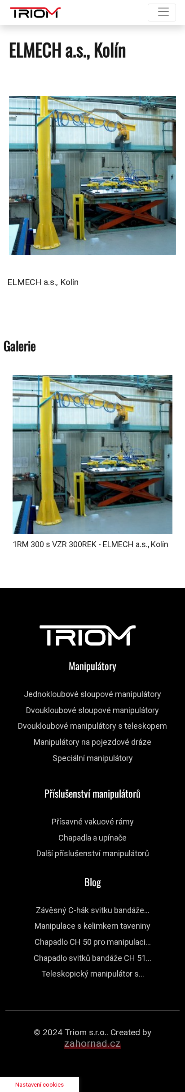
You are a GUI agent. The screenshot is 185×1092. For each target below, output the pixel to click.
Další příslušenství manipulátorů (92, 853)
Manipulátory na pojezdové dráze (92, 742)
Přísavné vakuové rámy (93, 821)
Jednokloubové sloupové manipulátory (92, 694)
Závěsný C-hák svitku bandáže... (93, 910)
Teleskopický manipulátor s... (92, 973)
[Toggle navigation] (162, 12)
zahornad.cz (92, 1043)
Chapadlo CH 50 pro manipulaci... (93, 942)
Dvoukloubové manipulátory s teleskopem (92, 726)
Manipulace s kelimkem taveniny (92, 926)
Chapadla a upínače (92, 837)
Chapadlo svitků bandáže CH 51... (92, 958)
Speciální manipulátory (93, 758)
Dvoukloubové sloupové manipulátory (92, 710)
